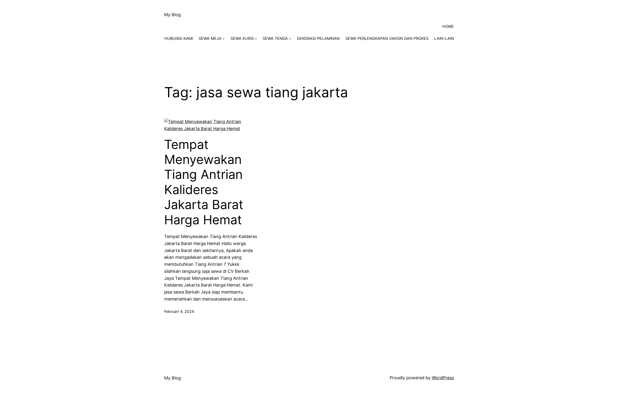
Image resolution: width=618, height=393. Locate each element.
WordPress (443, 377)
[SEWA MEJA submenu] (223, 38)
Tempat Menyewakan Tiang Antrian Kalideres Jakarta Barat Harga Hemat (203, 182)
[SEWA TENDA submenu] (290, 38)
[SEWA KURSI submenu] (256, 38)
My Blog (172, 14)
